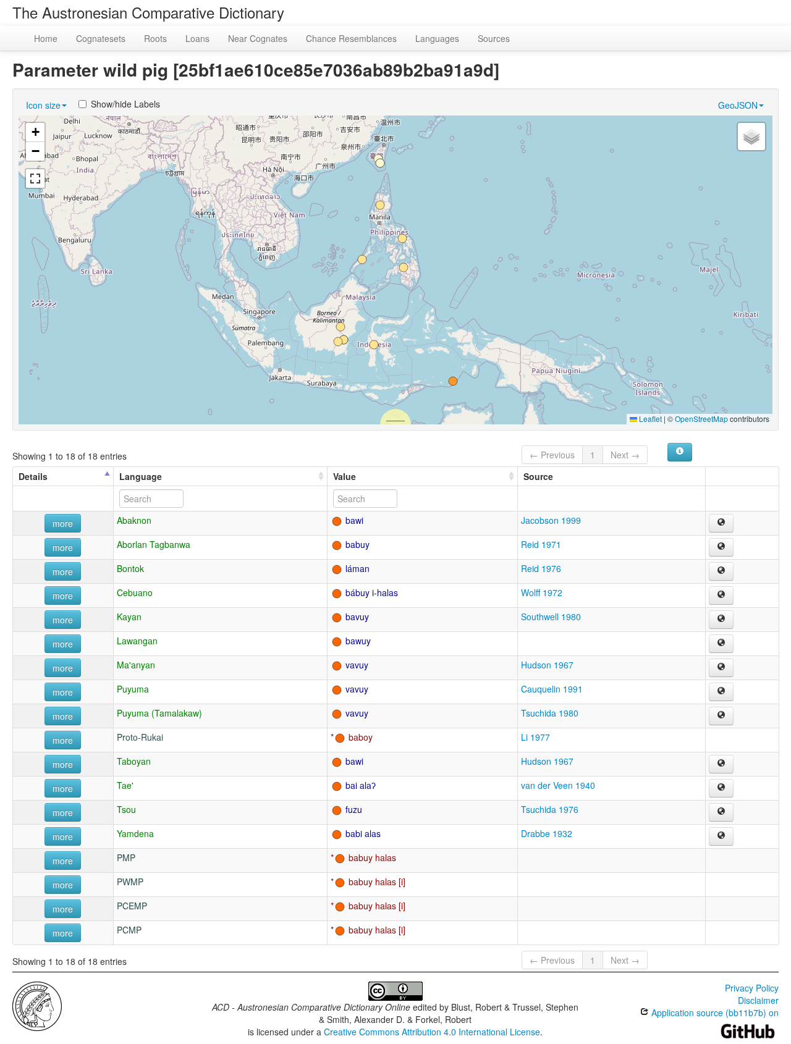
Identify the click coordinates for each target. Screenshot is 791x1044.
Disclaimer (758, 1000)
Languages (437, 38)
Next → (625, 454)
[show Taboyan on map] (721, 764)
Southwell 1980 (551, 616)
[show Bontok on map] (721, 571)
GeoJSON (738, 105)
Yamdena (135, 833)
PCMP (129, 930)
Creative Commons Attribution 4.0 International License (432, 1031)
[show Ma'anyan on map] (721, 668)
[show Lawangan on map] (721, 643)
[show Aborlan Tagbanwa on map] (721, 547)
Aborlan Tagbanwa (153, 544)
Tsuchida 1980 (549, 713)
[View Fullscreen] (35, 178)
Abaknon (134, 520)
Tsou (126, 809)
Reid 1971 (541, 544)
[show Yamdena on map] (721, 836)
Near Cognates (257, 38)
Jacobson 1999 (551, 520)
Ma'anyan (136, 665)
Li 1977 (535, 737)
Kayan (129, 616)
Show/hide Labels (125, 104)
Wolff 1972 (541, 592)
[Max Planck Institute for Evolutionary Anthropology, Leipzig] (37, 1005)
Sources (494, 38)
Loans (197, 38)
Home (45, 38)
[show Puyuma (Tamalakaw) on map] (721, 716)
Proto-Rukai (140, 737)
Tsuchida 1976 (549, 809)
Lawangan (137, 640)
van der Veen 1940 (558, 785)
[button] (402, 238)
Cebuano (135, 592)
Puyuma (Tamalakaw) (159, 713)
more (63, 523)
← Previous (552, 454)
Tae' (125, 785)
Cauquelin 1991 (552, 689)
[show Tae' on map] (721, 788)
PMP (126, 857)
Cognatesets (100, 38)
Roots (155, 38)
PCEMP (132, 905)
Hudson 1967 (547, 665)
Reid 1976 (541, 568)
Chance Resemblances (351, 38)
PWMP (130, 881)
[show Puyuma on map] (721, 692)
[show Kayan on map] (721, 619)
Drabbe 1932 (546, 833)
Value (344, 476)
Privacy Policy (752, 988)
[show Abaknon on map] (721, 523)
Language (140, 476)
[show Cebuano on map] (721, 595)
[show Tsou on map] (721, 812)
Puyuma (133, 689)
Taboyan (134, 761)
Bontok (130, 568)
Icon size (43, 105)
